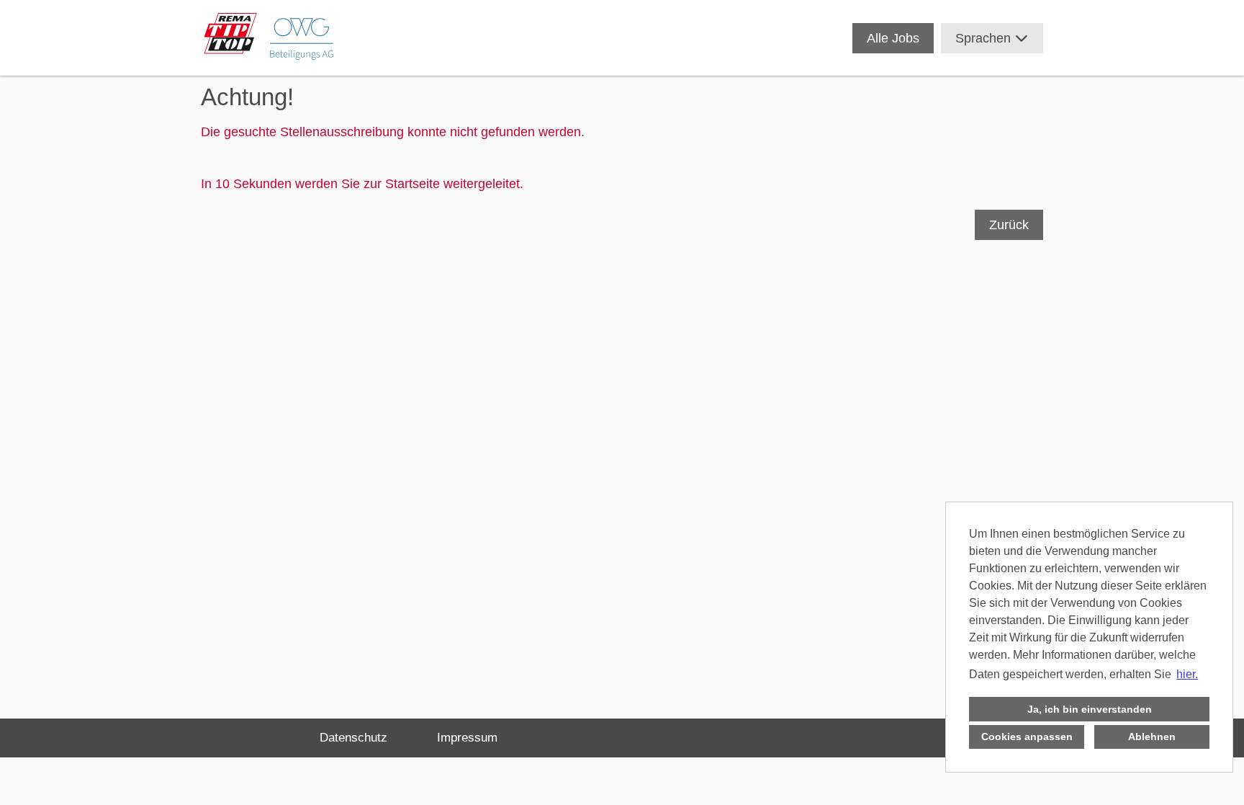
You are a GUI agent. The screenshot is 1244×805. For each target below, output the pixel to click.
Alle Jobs (893, 38)
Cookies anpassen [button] (1027, 736)
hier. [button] (1187, 674)
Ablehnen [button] (1152, 736)
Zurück (1009, 225)
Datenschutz (353, 737)
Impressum (467, 737)
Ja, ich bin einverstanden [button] (1089, 709)
